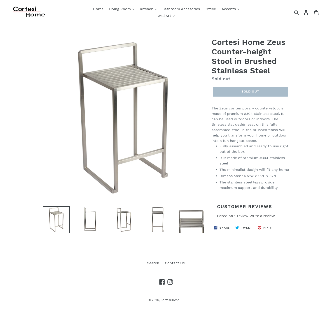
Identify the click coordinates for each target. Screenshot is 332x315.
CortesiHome (170, 300)
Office (211, 9)
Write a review (262, 216)
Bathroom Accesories (181, 9)
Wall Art (164, 16)
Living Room (120, 9)
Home (98, 9)
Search (153, 263)
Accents (229, 9)
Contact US (175, 263)
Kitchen (147, 9)
